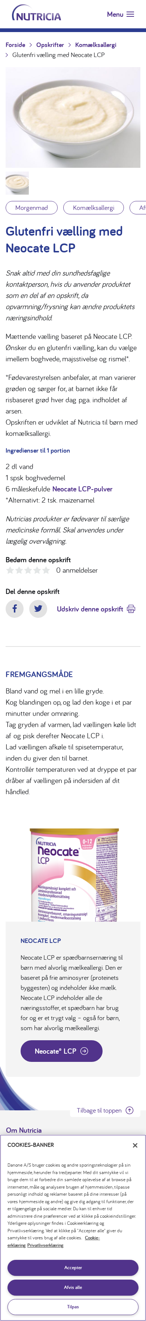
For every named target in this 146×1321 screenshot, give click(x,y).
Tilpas (73, 1306)
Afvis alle (73, 1287)
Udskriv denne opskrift (90, 609)
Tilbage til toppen (99, 1110)
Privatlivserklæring (45, 1245)
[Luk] (135, 1145)
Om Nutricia (24, 1130)
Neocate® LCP (55, 1051)
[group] (73, 117)
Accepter (73, 1267)
